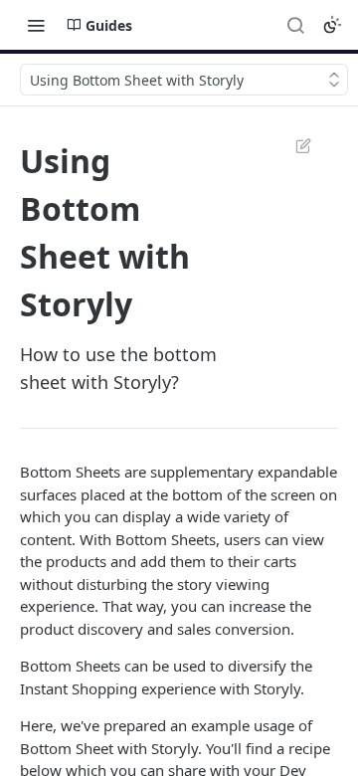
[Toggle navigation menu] (36, 25)
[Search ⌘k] (295, 25)
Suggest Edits (293, 145)
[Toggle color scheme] (332, 25)
